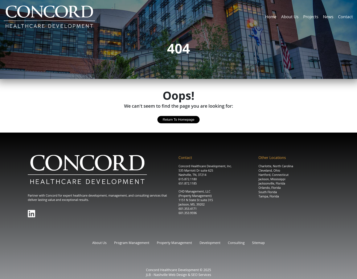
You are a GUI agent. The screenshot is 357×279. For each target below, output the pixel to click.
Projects (310, 16)
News (328, 16)
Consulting (236, 242)
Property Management (174, 242)
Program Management (131, 242)
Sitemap (258, 242)
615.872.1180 (187, 179)
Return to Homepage (178, 119)
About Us (290, 16)
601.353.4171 (187, 209)
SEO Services (201, 274)
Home (270, 16)
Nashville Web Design (170, 274)
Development (210, 242)
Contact (345, 16)
